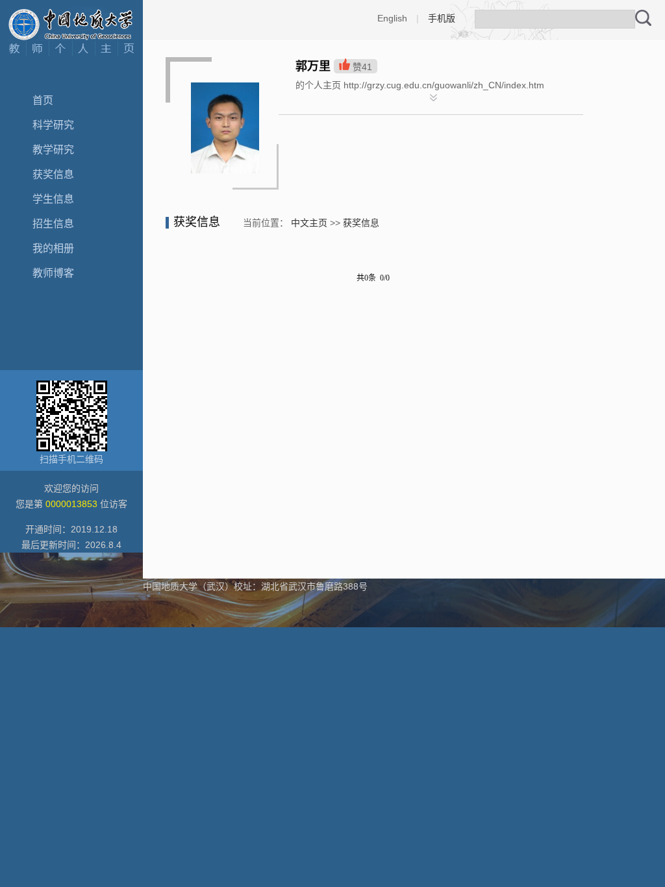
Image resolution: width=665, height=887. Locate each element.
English (392, 18)
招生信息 (53, 223)
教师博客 (53, 273)
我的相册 (53, 248)
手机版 (441, 18)
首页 (42, 100)
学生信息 (53, 199)
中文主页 (309, 223)
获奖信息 (53, 174)
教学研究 (53, 149)
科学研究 (53, 125)
